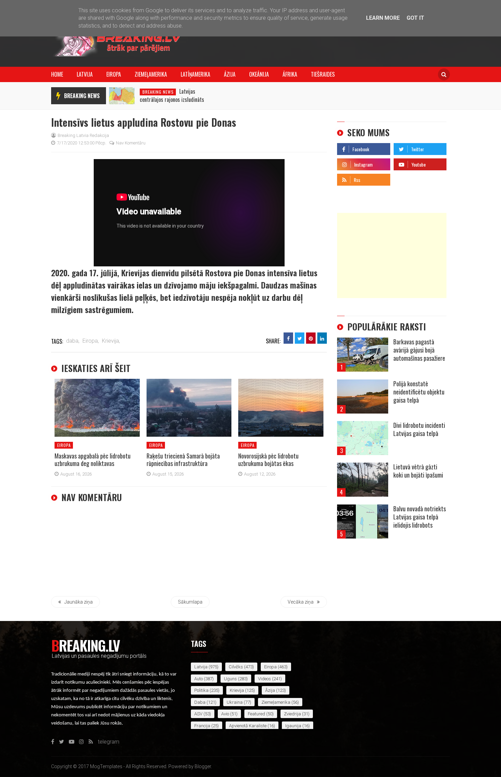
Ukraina (235, 702)
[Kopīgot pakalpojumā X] (299, 338)
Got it (415, 18)
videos (264, 678)
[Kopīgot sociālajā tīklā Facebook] (288, 338)
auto (198, 678)
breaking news (82, 96)
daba (200, 702)
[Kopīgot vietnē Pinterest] (311, 338)
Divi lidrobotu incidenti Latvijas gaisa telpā (419, 429)
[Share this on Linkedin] (322, 338)
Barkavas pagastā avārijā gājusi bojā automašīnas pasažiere (419, 350)
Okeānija (259, 74)
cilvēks (236, 666)
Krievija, (111, 341)
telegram (404, 178)
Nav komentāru (131, 142)
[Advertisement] (391, 255)
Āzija (230, 74)
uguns (230, 678)
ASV (198, 713)
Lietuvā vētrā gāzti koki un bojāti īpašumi (418, 471)
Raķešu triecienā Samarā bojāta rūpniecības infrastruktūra (183, 459)
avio (225, 713)
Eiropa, (90, 341)
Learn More (383, 18)
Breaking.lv (85, 645)
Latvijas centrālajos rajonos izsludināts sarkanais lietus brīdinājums (172, 99)
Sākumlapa (190, 602)
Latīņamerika (195, 74)
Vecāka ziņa (301, 602)
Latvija (85, 74)
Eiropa (113, 74)
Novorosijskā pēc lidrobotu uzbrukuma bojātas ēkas (268, 459)
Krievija (237, 690)
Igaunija (293, 725)
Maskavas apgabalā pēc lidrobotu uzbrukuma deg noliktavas (93, 459)
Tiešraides (323, 74)
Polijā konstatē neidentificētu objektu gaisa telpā (418, 391)
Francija (202, 725)
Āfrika (290, 74)
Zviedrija (292, 713)
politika (201, 690)
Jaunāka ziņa (78, 602)
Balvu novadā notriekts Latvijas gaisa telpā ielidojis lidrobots (419, 516)
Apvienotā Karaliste (248, 725)
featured (256, 713)
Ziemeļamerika (151, 74)
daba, (72, 341)
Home (57, 74)
